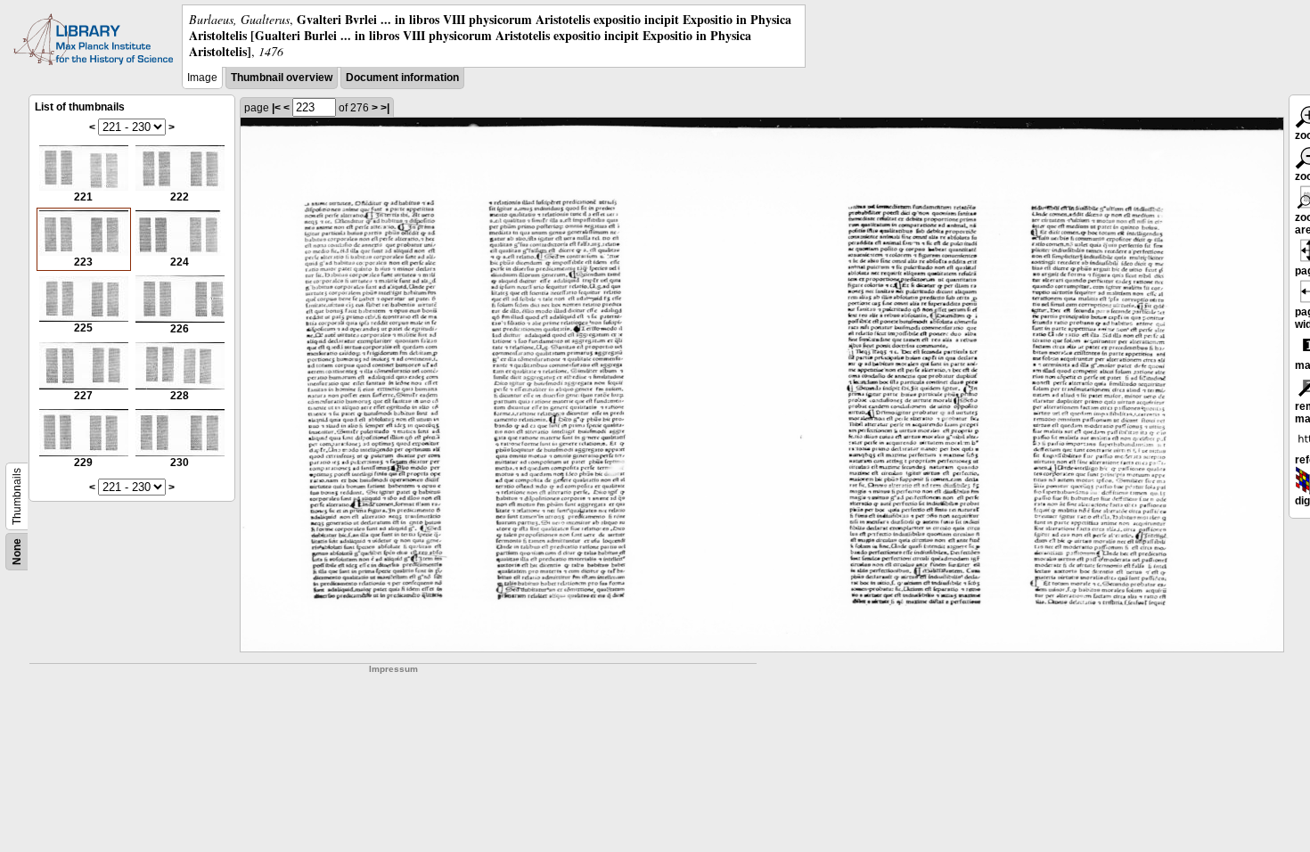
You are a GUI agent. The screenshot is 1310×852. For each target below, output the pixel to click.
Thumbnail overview (281, 77)
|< (276, 108)
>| (385, 108)
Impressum (393, 669)
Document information (402, 77)
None (17, 551)
